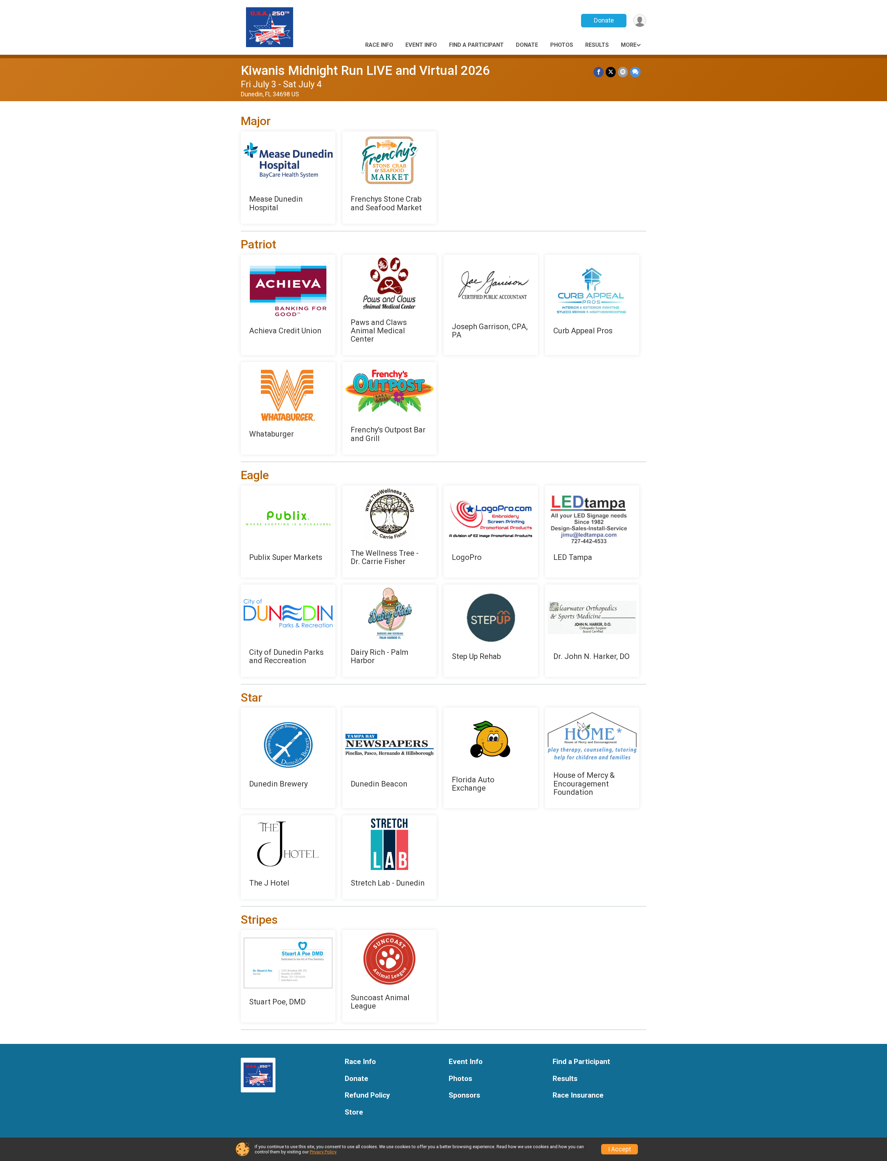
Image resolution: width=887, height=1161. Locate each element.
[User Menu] (639, 20)
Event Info (421, 45)
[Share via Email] (623, 72)
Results (597, 45)
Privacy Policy (323, 1151)
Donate (604, 20)
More (628, 45)
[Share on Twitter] (611, 72)
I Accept (619, 1149)
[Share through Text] (635, 72)
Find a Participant (476, 45)
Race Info (379, 45)
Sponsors (464, 1095)
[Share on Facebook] (599, 72)
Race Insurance (578, 1095)
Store (354, 1112)
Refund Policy (367, 1095)
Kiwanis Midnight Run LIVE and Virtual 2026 (365, 70)
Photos (561, 45)
